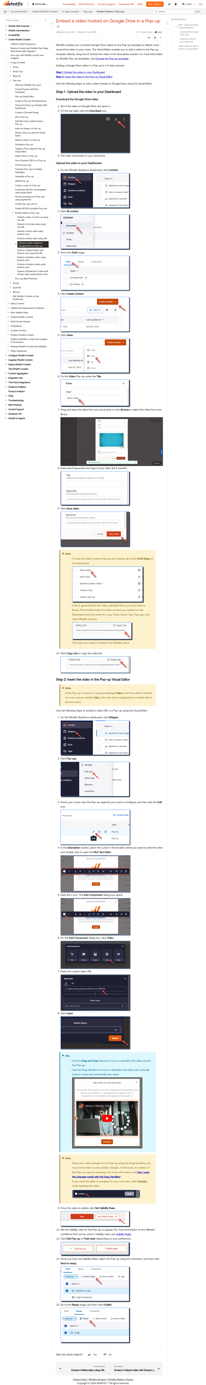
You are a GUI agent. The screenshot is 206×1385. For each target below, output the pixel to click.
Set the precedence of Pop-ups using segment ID (30, 198)
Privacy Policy (80, 1379)
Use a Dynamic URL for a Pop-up (30, 160)
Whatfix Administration (19, 30)
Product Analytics (16, 391)
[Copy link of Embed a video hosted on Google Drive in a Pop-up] (58, 27)
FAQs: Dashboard (19, 351)
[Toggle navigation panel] (51, 23)
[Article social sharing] (149, 37)
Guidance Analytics (17, 387)
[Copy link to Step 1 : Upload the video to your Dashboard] (125, 92)
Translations (16, 326)
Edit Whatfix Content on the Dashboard (26, 297)
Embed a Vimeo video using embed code (30, 232)
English (189, 4)
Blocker (16, 292)
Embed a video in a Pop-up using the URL (32, 218)
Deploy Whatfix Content (19, 364)
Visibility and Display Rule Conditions (27, 308)
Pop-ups (87, 11)
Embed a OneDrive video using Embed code (31, 258)
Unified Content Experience (23, 44)
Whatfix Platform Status (120, 1379)
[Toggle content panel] (167, 22)
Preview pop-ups (23, 165)
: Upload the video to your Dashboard (80, 72)
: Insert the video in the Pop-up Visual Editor (84, 76)
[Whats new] (169, 4)
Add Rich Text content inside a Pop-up (29, 122)
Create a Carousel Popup (27, 112)
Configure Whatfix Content (20, 355)
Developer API (14, 414)
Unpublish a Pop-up (24, 176)
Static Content (17, 303)
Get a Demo (154, 4)
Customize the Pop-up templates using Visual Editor (30, 191)
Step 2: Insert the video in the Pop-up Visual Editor (189, 47)
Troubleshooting (16, 400)
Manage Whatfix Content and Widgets (29, 346)
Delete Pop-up (22, 181)
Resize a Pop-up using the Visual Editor (30, 134)
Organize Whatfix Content (20, 360)
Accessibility (14, 35)
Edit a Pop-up (21, 117)
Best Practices (15, 405)
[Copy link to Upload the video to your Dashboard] (106, 163)
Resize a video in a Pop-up (27, 140)
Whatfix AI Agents (16, 418)
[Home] (13, 4)
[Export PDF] (155, 37)
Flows (15, 67)
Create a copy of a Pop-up (27, 185)
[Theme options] (176, 4)
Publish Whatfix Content (22, 317)
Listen (159, 32)
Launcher (17, 287)
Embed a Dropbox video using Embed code (31, 265)
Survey (16, 283)
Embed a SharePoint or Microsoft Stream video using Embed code (32, 272)
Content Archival (18, 330)
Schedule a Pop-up (24, 144)
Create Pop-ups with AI (26, 204)
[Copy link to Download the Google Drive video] (103, 99)
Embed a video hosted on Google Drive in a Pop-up (31, 244)
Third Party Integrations (19, 382)
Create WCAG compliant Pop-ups (31, 208)
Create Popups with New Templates (26, 90)
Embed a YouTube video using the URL (31, 225)
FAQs (10, 396)
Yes (95, 1354)
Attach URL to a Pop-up (26, 156)
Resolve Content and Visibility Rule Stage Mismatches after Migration (29, 49)
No (110, 1354)
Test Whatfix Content (18, 369)
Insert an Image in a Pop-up (28, 128)
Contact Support (16, 409)
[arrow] (176, 26)
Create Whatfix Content (45, 11)
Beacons (17, 76)
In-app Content (70, 11)
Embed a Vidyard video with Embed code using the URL (30, 251)
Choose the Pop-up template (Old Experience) (31, 106)
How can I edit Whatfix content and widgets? (27, 56)
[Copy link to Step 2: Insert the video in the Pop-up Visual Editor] (134, 679)
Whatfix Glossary (98, 1379)
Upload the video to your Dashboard (188, 40)
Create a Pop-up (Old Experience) (31, 101)
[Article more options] (160, 37)
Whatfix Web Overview (19, 26)
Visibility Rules (123, 1234)
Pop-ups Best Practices (26, 278)
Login (200, 4)
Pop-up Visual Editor (24, 96)
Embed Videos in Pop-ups (110, 11)
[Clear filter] (45, 20)
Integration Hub (15, 378)
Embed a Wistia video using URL (32, 238)
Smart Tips (18, 71)
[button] (178, 11)
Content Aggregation (18, 373)
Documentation (19, 11)
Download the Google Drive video (189, 33)
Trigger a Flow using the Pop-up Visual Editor (30, 150)
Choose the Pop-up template (112, 58)
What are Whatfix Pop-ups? (28, 85)
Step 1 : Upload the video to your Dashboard (188, 26)
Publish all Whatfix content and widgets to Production (29, 340)
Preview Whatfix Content (22, 335)
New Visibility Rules (19, 312)
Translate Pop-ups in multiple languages (28, 170)
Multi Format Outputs (20, 321)
